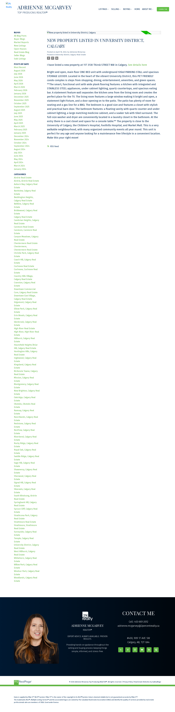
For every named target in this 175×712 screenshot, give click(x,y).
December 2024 (21, 136)
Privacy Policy (128, 682)
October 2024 (20, 143)
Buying (126, 9)
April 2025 (18, 123)
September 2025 (21, 106)
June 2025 (18, 116)
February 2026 (20, 90)
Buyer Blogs (19, 39)
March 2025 (19, 126)
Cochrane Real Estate (24, 266)
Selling (115, 9)
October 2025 (20, 103)
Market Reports (21, 42)
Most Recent (20, 67)
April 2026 (18, 84)
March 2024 (19, 166)
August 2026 (19, 70)
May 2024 (18, 159)
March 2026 (19, 87)
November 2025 (21, 100)
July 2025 (18, 113)
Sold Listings (20, 59)
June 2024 (18, 156)
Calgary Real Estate (23, 217)
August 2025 (19, 110)
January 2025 (20, 133)
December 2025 (21, 97)
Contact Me (163, 9)
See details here (137, 64)
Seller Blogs (19, 55)
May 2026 (18, 80)
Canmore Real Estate (24, 227)
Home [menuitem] (137, 9)
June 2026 (18, 77)
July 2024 (18, 152)
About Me (147, 9)
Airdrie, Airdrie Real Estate (26, 181)
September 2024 (21, 146)
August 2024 (19, 149)
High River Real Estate (24, 328)
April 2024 (18, 162)
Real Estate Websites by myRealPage (147, 682)
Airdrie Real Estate (23, 177)
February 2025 (20, 129)
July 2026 (18, 74)
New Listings (20, 45)
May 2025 (18, 120)
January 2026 (20, 93)
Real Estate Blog (21, 52)
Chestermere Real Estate (26, 243)
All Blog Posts (20, 36)
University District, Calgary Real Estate (70, 55)
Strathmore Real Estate (25, 522)
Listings (103, 9)
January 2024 (20, 169)
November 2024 (21, 139)
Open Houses (20, 49)
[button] (163, 9)
